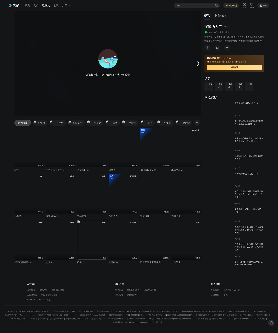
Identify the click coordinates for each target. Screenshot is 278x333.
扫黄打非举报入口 (263, 315)
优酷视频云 (32, 295)
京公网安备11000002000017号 (180, 315)
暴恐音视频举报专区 (74, 319)
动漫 (56, 5)
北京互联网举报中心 (220, 315)
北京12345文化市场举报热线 (242, 315)
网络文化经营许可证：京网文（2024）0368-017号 (74, 311)
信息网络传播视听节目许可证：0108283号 (34, 311)
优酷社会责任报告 (49, 295)
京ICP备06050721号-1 (135, 315)
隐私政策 (119, 295)
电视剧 (46, 5)
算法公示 (159, 322)
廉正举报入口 (260, 319)
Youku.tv (31, 299)
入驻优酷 (215, 295)
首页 (27, 5)
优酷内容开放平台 (232, 290)
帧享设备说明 (58, 290)
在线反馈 (43, 290)
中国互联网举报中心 (18, 319)
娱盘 (226, 295)
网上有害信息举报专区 (37, 319)
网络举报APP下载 (56, 319)
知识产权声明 (150, 290)
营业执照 (11, 311)
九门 (36, 5)
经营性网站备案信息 (154, 315)
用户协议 (119, 290)
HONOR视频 (45, 299)
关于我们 (31, 290)
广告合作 (215, 290)
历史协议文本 (133, 290)
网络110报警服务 (202, 315)
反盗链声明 (132, 295)
